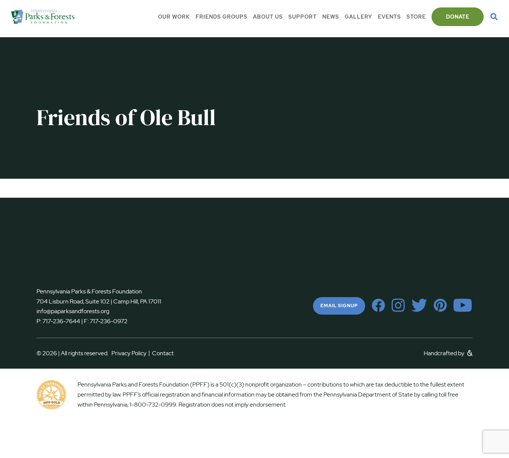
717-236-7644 (61, 321)
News (330, 16)
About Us (268, 16)
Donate (458, 16)
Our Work (174, 16)
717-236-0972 (108, 321)
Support (302, 16)
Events (389, 16)
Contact (163, 353)
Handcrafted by (444, 353)
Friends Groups (221, 16)
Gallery (358, 16)
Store (416, 16)
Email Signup (339, 306)
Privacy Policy (130, 353)
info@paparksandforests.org (73, 311)
